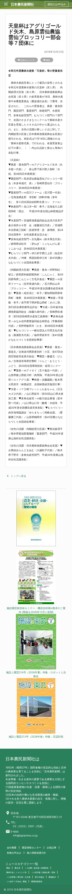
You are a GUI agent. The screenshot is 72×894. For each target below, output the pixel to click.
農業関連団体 (36, 881)
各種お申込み (14, 852)
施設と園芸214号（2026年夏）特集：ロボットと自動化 (36, 674)
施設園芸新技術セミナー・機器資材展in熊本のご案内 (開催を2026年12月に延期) (36, 610)
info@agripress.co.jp (25, 835)
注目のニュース (27, 60)
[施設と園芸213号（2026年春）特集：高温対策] (36, 706)
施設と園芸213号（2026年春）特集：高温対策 (36, 736)
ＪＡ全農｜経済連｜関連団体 (37, 868)
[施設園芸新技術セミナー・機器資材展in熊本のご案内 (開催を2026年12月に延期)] (36, 578)
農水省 (17, 868)
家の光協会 (39, 877)
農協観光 (52, 877)
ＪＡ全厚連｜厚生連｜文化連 (18, 877)
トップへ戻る (16, 475)
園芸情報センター (31, 847)
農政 (48, 60)
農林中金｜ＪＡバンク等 (16, 872)
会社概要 (11, 847)
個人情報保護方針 (36, 852)
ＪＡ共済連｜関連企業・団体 (43, 872)
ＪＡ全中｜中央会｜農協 (16, 881)
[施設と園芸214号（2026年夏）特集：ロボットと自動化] (36, 642)
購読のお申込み (57, 4)
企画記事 (51, 847)
